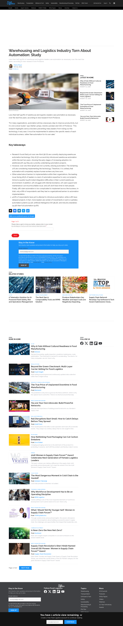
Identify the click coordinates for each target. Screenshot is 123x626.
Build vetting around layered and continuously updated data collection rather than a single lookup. (53, 375)
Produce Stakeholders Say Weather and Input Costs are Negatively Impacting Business (74, 299)
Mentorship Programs (38, 400)
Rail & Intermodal (37, 416)
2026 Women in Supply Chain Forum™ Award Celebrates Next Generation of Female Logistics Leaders (54, 458)
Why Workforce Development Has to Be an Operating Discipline (52, 493)
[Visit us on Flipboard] (95, 343)
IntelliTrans (38, 424)
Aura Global (39, 442)
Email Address (24, 248)
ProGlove (15, 69)
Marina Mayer (18, 65)
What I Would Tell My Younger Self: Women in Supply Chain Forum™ (53, 511)
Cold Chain (34, 473)
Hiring (33, 452)
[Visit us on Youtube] (100, 343)
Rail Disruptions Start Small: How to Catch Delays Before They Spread (54, 419)
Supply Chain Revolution (43, 554)
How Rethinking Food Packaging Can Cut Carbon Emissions (54, 438)
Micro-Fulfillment (42, 295)
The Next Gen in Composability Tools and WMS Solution (48, 299)
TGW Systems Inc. (41, 515)
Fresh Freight (39, 372)
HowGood (38, 533)
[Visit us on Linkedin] (91, 343)
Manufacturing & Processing (40, 382)
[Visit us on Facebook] (82, 343)
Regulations (35, 364)
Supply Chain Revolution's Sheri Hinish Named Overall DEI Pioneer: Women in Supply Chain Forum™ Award (53, 548)
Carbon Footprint (37, 528)
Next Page (25, 568)
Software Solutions (96, 295)
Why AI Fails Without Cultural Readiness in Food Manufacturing (90, 83)
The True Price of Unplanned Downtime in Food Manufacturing (90, 106)
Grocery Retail (67, 295)
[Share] (14, 210)
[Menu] (114, 3)
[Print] (10, 210)
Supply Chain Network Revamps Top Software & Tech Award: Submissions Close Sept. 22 (101, 299)
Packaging (34, 434)
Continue (70, 622)
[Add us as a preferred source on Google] (28, 210)
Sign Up (24, 265)
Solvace (37, 352)
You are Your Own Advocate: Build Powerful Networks (90, 117)
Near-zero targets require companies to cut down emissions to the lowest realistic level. (52, 536)
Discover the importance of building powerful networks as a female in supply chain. (53, 409)
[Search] (110, 3)
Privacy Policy (48, 262)
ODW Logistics (39, 497)
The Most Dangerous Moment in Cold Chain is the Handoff (54, 476)
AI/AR (10, 295)
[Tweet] (23, 210)
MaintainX (38, 390)
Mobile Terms (37, 262)
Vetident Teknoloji (41, 481)
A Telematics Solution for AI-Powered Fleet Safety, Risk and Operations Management (21, 299)
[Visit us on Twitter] (86, 343)
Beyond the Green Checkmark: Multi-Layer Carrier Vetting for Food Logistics (91, 94)
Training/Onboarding (38, 489)
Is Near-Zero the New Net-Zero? (46, 530)
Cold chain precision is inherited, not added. (44, 483)
